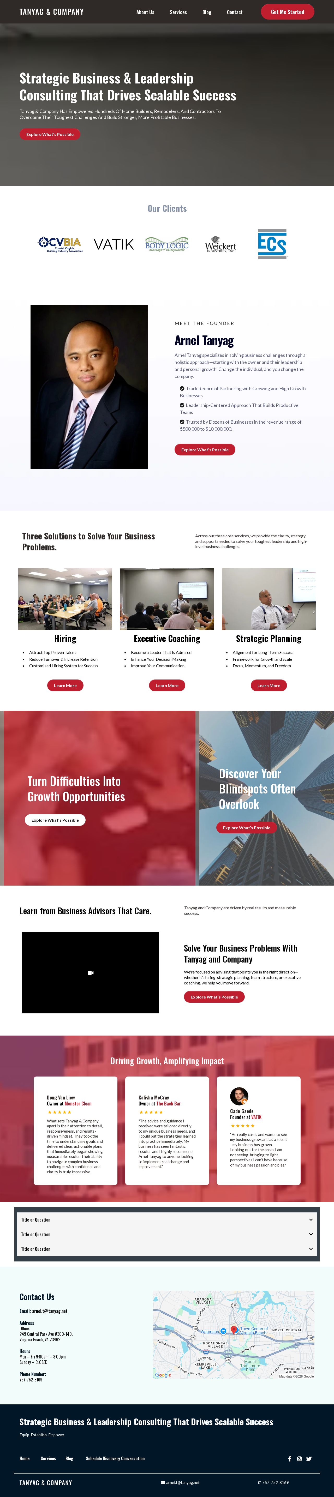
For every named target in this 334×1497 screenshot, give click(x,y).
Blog (206, 11)
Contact (235, 11)
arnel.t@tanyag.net (50, 1311)
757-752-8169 (275, 1482)
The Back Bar (168, 1103)
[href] (233, 1335)
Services (178, 11)
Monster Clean (78, 1103)
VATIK (256, 1117)
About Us (145, 11)
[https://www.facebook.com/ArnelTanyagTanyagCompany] (290, 1458)
